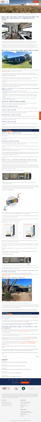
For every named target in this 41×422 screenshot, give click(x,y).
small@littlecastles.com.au (26, 414)
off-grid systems (28, 337)
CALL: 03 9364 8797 (16, 382)
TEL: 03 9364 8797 (10, 131)
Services (16, 379)
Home (9, 379)
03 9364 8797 (24, 404)
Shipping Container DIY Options (7, 405)
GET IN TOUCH (4, 131)
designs (27, 321)
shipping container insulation (6, 274)
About (13, 379)
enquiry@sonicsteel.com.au (31, 341)
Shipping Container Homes (6, 402)
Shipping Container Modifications (7, 403)
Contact (30, 379)
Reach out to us (25, 274)
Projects (25, 379)
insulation (8, 71)
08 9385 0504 (24, 413)
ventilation (3, 71)
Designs (21, 379)
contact (17, 341)
